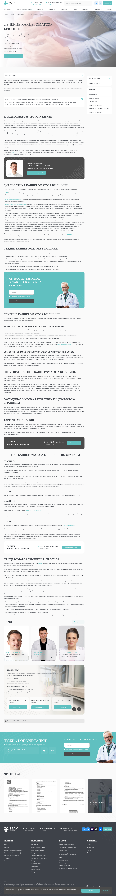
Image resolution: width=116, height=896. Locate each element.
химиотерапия (37, 510)
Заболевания (90, 847)
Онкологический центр (95, 83)
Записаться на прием (13, 56)
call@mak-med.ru (67, 828)
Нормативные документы (11, 855)
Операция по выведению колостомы (99, 108)
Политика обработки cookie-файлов (14, 853)
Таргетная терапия (94, 98)
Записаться (107, 3)
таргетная (28, 510)
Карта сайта (7, 858)
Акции (89, 853)
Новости (6, 847)
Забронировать (17, 707)
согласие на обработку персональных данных (22, 296)
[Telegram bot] (96, 3)
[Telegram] (100, 3)
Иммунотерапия (64, 863)
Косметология (35, 869)
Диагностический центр (38, 855)
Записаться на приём (71, 547)
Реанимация (34, 866)
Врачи (89, 844)
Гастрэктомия (93, 94)
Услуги (89, 850)
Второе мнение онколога (66, 844)
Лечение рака (63, 850)
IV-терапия (34, 872)
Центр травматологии (37, 853)
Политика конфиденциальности (13, 850)
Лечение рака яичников (95, 112)
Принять (90, 890)
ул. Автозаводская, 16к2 (55, 2)
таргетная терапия (69, 525)
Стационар (34, 844)
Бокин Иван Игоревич (39, 166)
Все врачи (77, 622)
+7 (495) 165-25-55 (38, 2)
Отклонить (105, 890)
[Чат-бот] (44, 750)
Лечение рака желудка (95, 105)
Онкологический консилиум (67, 847)
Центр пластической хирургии (40, 858)
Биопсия (61, 857)
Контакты (6, 861)
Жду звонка (73, 443)
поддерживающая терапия (64, 344)
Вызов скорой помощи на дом (68, 868)
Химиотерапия (93, 101)
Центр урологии (36, 863)
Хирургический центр (37, 850)
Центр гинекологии (37, 861)
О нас (5, 844)
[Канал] (52, 750)
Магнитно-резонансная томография (15, 204)
